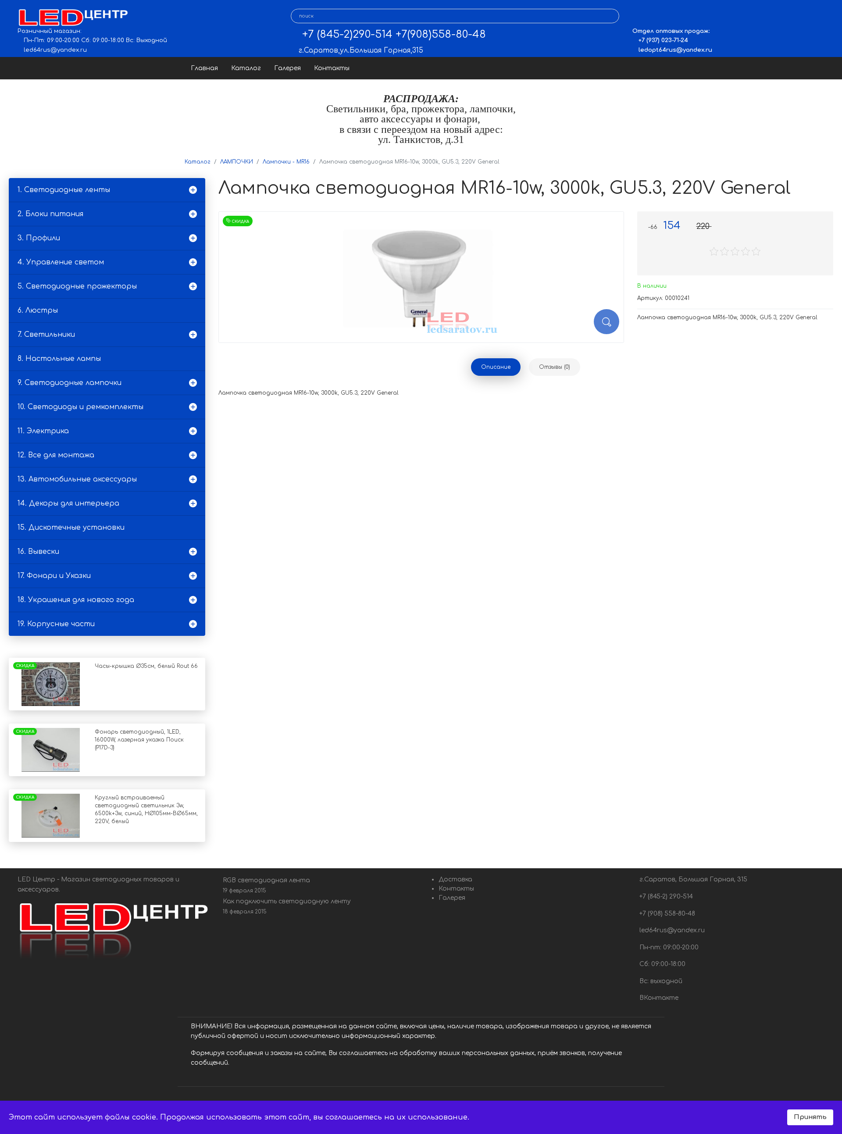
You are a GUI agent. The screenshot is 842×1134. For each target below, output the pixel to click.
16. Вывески (38, 552)
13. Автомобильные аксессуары (77, 479)
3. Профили (39, 238)
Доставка (455, 879)
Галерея (287, 68)
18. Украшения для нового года (76, 600)
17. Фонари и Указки (54, 576)
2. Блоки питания (50, 214)
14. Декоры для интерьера (68, 503)
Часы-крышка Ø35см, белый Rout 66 (146, 666)
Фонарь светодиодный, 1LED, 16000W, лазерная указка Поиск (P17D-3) (139, 740)
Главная (204, 68)
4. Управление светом (61, 262)
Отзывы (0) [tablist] (554, 367)
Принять (810, 1116)
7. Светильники (46, 335)
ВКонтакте (658, 998)
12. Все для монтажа (56, 455)
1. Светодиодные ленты (64, 190)
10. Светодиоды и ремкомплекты (80, 407)
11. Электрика (43, 431)
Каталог (246, 68)
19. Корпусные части (56, 624)
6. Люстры (38, 310)
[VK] (639, 16)
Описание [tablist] (495, 367)
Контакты (332, 68)
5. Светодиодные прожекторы (77, 286)
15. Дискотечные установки (71, 527)
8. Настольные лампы (59, 359)
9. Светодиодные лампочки (69, 383)
